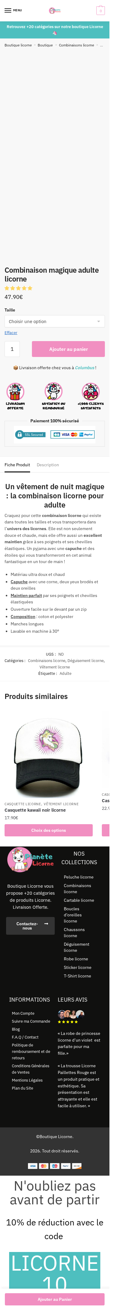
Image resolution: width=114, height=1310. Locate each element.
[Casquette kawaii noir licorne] (49, 754)
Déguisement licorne (85, 660)
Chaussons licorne (74, 932)
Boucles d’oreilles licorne (73, 915)
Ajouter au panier (68, 349)
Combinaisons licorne (76, 45)
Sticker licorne (78, 967)
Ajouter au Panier (55, 1299)
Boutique (45, 45)
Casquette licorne (23, 804)
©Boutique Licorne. (55, 1136)
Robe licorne (76, 959)
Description (48, 465)
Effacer (11, 332)
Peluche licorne (79, 877)
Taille (10, 310)
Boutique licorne (18, 45)
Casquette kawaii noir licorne (35, 810)
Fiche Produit (17, 465)
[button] (19, 288)
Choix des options (48, 830)
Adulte (65, 673)
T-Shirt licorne (77, 976)
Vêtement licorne (55, 667)
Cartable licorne (79, 900)
